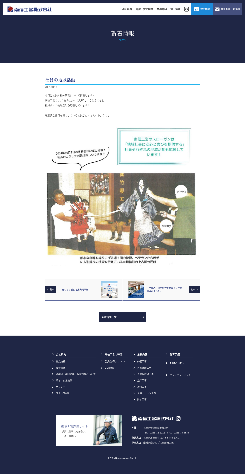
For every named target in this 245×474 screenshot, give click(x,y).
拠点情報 (60, 361)
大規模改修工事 (145, 374)
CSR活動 (109, 367)
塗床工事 (142, 380)
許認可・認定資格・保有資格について (76, 374)
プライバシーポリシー (181, 375)
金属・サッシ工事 (146, 393)
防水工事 (142, 399)
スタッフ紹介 (63, 393)
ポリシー (60, 386)
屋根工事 (142, 386)
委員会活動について (115, 361)
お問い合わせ (177, 362)
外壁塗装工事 (144, 367)
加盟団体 (60, 367)
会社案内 (127, 9)
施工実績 (175, 9)
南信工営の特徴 (144, 9)
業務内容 (162, 9)
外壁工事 (142, 361)
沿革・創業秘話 (64, 380)
